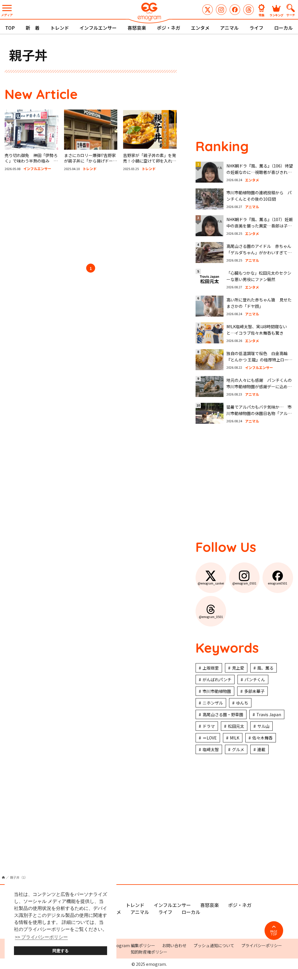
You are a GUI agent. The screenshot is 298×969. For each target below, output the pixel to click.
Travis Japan (268, 714)
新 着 (33, 27)
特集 (262, 15)
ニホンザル (213, 703)
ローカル (283, 27)
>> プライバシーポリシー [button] (41, 937)
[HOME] (3, 877)
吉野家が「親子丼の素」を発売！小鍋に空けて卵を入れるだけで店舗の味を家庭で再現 (149, 161)
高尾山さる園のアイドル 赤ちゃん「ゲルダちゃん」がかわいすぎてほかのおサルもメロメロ (259, 252)
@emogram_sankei (207, 9)
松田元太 (236, 726)
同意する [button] (60, 950)
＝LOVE (210, 738)
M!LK (234, 738)
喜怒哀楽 (136, 27)
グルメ (238, 749)
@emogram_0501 (221, 9)
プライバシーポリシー (261, 945)
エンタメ (200, 27)
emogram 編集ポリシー (132, 945)
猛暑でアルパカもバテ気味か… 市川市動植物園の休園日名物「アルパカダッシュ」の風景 (259, 413)
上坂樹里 (211, 668)
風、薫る (265, 668)
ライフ (256, 27)
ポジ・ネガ (168, 27)
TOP (10, 27)
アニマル (229, 27)
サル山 (263, 726)
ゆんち (242, 703)
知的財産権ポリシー (149, 952)
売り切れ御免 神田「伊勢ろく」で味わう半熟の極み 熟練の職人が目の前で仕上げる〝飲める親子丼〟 (31, 163)
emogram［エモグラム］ (149, 12)
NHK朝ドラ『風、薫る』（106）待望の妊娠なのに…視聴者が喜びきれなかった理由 (259, 172)
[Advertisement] (90, 218)
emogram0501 (235, 9)
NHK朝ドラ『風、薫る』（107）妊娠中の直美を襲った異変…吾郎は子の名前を (259, 225)
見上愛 (238, 668)
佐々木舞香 (262, 738)
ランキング (276, 15)
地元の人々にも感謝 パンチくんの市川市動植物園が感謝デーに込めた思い (259, 386)
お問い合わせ (174, 945)
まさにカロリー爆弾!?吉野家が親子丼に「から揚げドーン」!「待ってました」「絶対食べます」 (90, 163)
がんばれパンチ (217, 679)
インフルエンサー (98, 27)
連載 (261, 749)
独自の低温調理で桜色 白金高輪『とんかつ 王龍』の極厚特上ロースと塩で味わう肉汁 (259, 359)
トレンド (59, 27)
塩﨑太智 (211, 749)
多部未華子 (254, 691)
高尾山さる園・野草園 (223, 714)
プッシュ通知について (214, 945)
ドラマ (209, 726)
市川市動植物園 (217, 691)
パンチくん (254, 679)
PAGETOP (273, 932)
